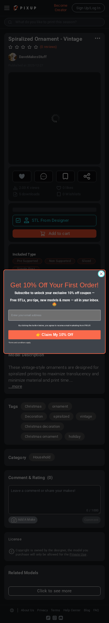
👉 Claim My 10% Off (54, 334)
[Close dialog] (101, 273)
